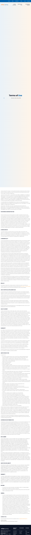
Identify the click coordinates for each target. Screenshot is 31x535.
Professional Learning (27, 4)
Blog (26, 531)
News (26, 533)
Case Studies (27, 532)
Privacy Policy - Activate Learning (25, 286)
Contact (20, 533)
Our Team (20, 531)
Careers (20, 532)
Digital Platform (14, 4)
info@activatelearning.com (23, 518)
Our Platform (15, 531)
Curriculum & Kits (20, 4)
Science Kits (15, 532)
